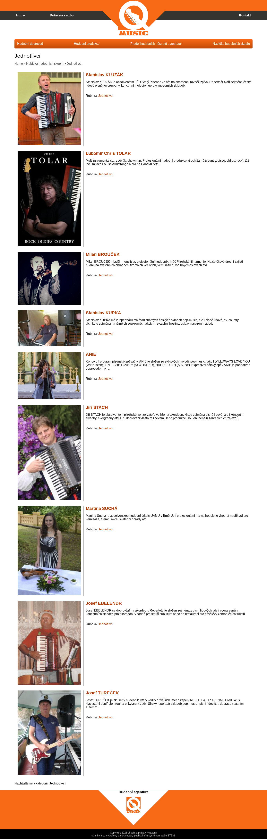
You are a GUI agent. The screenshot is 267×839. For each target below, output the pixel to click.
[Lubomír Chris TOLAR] (49, 245)
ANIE (91, 354)
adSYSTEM (168, 835)
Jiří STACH (97, 407)
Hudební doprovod (30, 43)
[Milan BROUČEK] (49, 303)
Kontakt (245, 15)
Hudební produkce (86, 43)
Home (18, 63)
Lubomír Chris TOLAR (108, 153)
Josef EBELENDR (104, 603)
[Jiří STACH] (49, 499)
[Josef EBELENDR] (49, 683)
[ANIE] (49, 398)
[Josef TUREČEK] (49, 774)
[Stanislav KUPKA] (49, 345)
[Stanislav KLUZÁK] (49, 144)
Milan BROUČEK (103, 254)
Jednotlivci (105, 95)
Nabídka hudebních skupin (44, 63)
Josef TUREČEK (102, 692)
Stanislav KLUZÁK (104, 74)
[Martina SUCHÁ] (49, 594)
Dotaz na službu (62, 15)
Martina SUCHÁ (101, 508)
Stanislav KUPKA (103, 312)
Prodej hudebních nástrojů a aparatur (156, 43)
